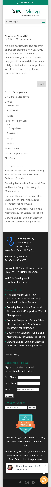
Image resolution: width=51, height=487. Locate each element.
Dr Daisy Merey (15, 39)
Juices (10, 115)
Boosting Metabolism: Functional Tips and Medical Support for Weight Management (25, 187)
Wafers (11, 143)
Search (32, 407)
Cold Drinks (13, 105)
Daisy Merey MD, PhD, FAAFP (20, 451)
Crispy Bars (15, 128)
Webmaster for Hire (18, 282)
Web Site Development (17, 278)
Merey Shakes (12, 148)
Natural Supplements (16, 153)
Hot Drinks (13, 110)
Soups (10, 138)
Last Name (10, 383)
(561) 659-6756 (20, 256)
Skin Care (10, 158)
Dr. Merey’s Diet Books (17, 96)
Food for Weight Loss (16, 120)
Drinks (8, 101)
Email (7, 389)
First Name (10, 377)
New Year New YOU (16, 36)
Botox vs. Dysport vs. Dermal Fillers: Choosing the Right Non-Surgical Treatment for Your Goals (23, 199)
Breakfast (12, 133)
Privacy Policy (12, 354)
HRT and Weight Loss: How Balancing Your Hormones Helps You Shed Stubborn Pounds (25, 174)
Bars (9, 124)
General (27, 39)
